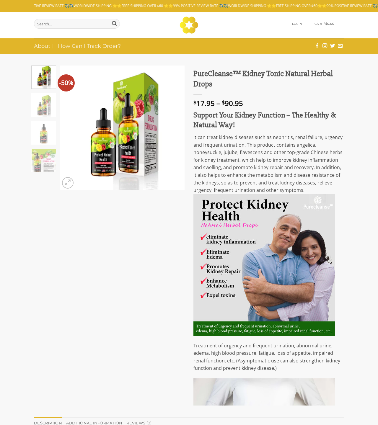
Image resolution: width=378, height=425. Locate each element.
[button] (297, 24)
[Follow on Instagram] (324, 46)
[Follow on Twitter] (332, 46)
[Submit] (114, 24)
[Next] (175, 127)
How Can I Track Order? (89, 46)
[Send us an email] (340, 46)
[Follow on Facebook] (317, 46)
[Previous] (70, 127)
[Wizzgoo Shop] (189, 25)
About (42, 46)
